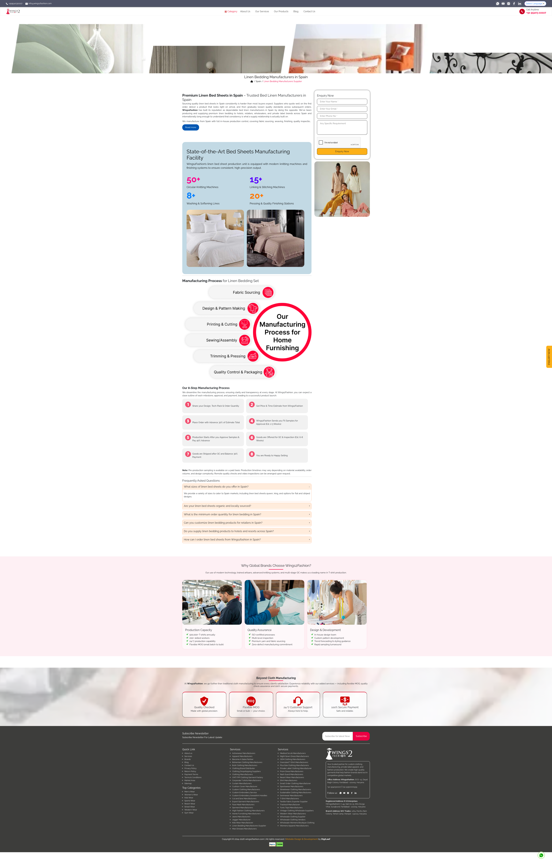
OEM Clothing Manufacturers (292, 759)
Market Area (189, 780)
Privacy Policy (190, 768)
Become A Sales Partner (242, 759)
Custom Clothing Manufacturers (246, 789)
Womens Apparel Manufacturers (294, 826)
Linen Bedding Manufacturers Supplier (249, 826)
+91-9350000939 (350, 787)
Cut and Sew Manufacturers (244, 798)
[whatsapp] (498, 4)
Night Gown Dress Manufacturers (294, 756)
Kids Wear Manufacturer (242, 823)
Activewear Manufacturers (243, 753)
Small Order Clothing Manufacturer (295, 783)
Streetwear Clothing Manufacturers (295, 789)
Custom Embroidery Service (244, 792)
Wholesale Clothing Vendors (292, 820)
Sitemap (188, 783)
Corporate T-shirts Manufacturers (246, 780)
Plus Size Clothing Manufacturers (294, 765)
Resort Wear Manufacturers (292, 777)
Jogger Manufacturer (241, 820)
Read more (190, 127)
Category (232, 11)
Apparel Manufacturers (242, 756)
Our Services (262, 11)
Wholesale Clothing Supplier (292, 817)
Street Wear (189, 807)
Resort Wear (189, 804)
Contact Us (309, 11)
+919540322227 (15, 3)
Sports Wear (189, 801)
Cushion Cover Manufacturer (244, 786)
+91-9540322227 (334, 787)
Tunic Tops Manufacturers (291, 807)
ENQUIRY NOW (549, 356)
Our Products (281, 11)
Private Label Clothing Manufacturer (296, 768)
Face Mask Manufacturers (243, 804)
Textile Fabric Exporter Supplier (294, 801)
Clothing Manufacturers (242, 774)
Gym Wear (189, 813)
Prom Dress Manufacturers (291, 771)
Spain (258, 81)
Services (188, 756)
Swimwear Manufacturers (291, 795)
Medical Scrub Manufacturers (293, 753)
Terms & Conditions (192, 777)
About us (188, 753)
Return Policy (190, 771)
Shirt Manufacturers (288, 780)
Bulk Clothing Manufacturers (244, 765)
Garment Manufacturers (242, 807)
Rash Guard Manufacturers (291, 774)
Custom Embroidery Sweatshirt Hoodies (249, 795)
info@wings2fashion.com (40, 3)
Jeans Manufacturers (241, 817)
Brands (187, 759)
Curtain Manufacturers (242, 783)
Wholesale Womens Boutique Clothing (297, 823)
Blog (295, 11)
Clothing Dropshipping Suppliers (246, 771)
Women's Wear (191, 795)
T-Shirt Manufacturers (289, 798)
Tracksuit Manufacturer (290, 804)
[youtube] (503, 4)
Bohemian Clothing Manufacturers (247, 762)
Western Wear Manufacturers (293, 814)
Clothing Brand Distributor (243, 768)
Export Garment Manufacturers (245, 801)
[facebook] (514, 4)
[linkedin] (520, 4)
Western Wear (190, 810)
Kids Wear (188, 798)
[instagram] (509, 4)
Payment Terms (191, 774)
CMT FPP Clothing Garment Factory (247, 777)
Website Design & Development (302, 839)
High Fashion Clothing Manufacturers (248, 811)
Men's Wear (189, 792)
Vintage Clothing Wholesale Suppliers (297, 811)
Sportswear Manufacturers (291, 786)
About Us (245, 11)
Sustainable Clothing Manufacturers (295, 792)
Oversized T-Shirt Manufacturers (294, 762)
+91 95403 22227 (536, 12)
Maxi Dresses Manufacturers (244, 829)
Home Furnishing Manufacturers (246, 814)
